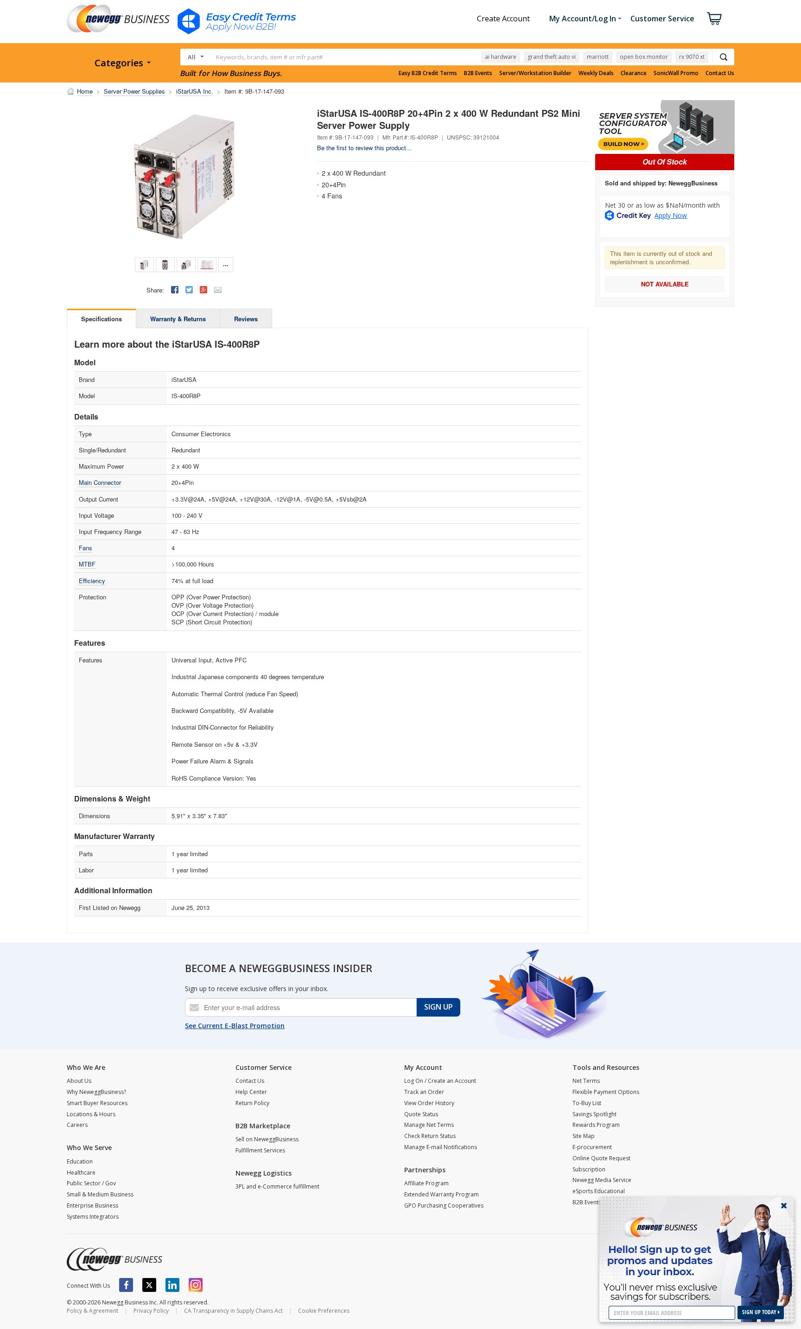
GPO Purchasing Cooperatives (443, 1205)
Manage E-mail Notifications (440, 1147)
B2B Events (478, 73)
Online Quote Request (601, 1158)
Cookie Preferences (324, 1311)
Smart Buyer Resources (97, 1103)
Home (85, 91)
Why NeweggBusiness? (96, 1092)
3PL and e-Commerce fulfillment (277, 1186)
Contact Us (720, 73)
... (226, 263)
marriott (598, 57)
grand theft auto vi (552, 57)
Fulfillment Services (260, 1150)
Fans (85, 547)
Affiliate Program (426, 1183)
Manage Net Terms (429, 1125)
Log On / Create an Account (440, 1081)
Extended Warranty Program (441, 1194)
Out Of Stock (664, 161)
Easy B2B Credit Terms (428, 73)
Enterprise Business (92, 1205)
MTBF (87, 564)
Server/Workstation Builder (535, 73)
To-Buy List (586, 1103)
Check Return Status (430, 1136)
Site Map (583, 1136)
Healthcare (81, 1172)
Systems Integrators (93, 1217)
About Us (79, 1081)
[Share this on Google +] (203, 289)
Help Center (251, 1092)
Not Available (665, 284)
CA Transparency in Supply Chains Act (233, 1311)
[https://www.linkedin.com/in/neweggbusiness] (172, 1285)
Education (80, 1161)
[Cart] (714, 18)
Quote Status (421, 1114)
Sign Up (438, 1007)
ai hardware (500, 57)
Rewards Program (596, 1125)
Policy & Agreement (92, 1311)
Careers (77, 1125)
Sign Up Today (760, 1312)
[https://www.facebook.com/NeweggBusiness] (126, 1285)
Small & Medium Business (100, 1194)
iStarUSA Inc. (194, 91)
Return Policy (252, 1103)
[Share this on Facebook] (174, 289)
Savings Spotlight (594, 1114)
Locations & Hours (91, 1114)
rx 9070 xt (692, 57)
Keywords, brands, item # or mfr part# (269, 57)
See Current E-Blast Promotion (235, 1025)
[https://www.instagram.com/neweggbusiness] (196, 1285)
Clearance (634, 73)
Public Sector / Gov (91, 1183)
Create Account (503, 18)
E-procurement (592, 1147)
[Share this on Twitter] (189, 289)
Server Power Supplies (134, 91)
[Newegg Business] (114, 1259)
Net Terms (586, 1081)
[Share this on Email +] (218, 289)
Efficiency (92, 580)
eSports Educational (598, 1191)
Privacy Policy (151, 1311)
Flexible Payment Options (605, 1092)
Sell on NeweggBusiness (267, 1139)
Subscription (588, 1169)
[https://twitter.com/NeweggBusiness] (149, 1285)
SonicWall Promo (676, 73)
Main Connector (100, 482)
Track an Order (424, 1092)
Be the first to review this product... (364, 147)
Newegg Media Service (601, 1180)
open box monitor (644, 57)
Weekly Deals (596, 73)
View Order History (429, 1103)
